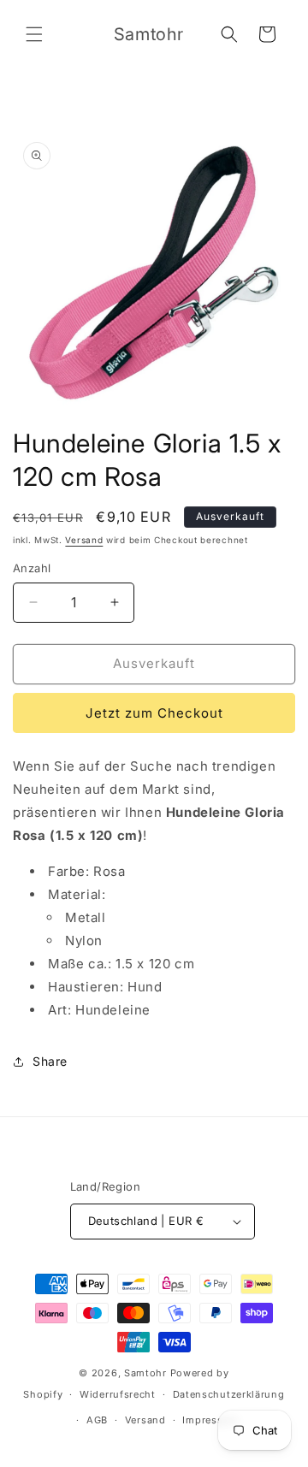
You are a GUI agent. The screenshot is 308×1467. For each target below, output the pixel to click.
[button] (34, 34)
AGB (97, 1420)
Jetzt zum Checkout (154, 713)
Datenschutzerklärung (229, 1394)
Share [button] (50, 1061)
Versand (84, 540)
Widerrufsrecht (118, 1394)
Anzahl (31, 568)
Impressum (210, 1420)
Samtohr (145, 1373)
